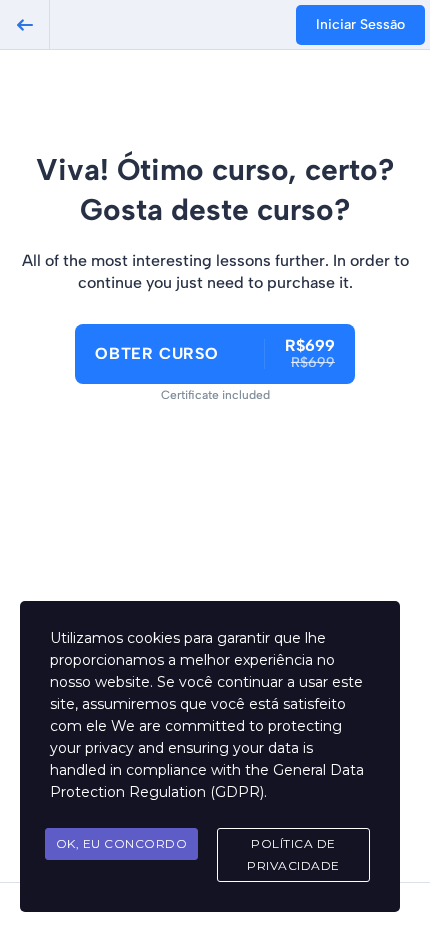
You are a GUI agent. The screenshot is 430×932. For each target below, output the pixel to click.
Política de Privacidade (293, 854)
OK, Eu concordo (122, 843)
